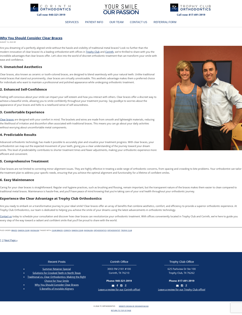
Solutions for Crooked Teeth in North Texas (57, 272)
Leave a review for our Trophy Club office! (181, 289)
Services (72, 22)
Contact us (6, 216)
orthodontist (113, 230)
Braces (14, 230)
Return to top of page (121, 310)
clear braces (57, 230)
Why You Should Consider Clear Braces (31, 38)
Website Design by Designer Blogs (133, 306)
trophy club (126, 230)
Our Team (116, 22)
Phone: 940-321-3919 (119, 280)
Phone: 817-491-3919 (181, 280)
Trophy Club (93, 51)
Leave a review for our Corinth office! (119, 289)
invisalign (88, 230)
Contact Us (138, 22)
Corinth (109, 51)
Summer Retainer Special (56, 269)
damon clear (77, 230)
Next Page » (10, 240)
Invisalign (34, 230)
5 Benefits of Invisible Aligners (57, 288)
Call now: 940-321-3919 (51, 14)
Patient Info (94, 22)
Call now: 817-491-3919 (191, 14)
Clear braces (7, 119)
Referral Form (165, 22)
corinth (67, 230)
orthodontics (100, 230)
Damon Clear (23, 230)
